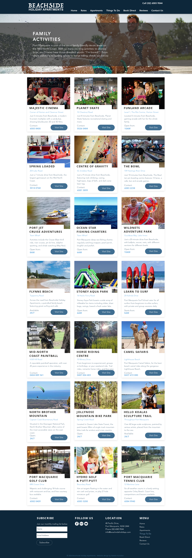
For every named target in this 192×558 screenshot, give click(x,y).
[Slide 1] (96, 68)
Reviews (143, 540)
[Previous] (18, 43)
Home (142, 523)
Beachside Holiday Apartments (84, 555)
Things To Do (145, 533)
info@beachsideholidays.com (118, 532)
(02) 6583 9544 (154, 3)
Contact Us (144, 544)
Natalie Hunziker (117, 555)
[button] (83, 10)
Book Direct (145, 537)
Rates (142, 527)
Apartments (145, 530)
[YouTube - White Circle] (86, 524)
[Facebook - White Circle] (77, 524)
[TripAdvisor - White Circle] (81, 524)
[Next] (173, 43)
